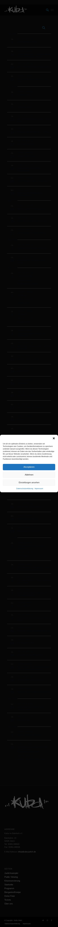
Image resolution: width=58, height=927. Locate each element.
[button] (53, 438)
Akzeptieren (29, 467)
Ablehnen (29, 474)
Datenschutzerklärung (24, 489)
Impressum (39, 489)
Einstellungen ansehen (29, 482)
